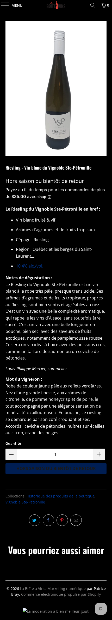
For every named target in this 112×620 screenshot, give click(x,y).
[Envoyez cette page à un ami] (76, 520)
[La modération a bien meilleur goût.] (56, 611)
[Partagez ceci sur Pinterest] (62, 520)
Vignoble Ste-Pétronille (25, 502)
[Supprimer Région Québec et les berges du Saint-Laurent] (32, 257)
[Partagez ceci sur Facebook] (48, 520)
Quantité (13, 443)
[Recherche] (93, 5)
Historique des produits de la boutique (61, 496)
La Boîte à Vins (32, 588)
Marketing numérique (66, 588)
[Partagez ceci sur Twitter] (34, 520)
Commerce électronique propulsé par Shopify (61, 594)
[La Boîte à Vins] (56, 5)
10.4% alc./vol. (29, 266)
